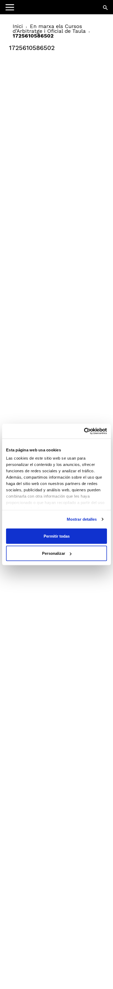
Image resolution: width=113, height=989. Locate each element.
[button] (105, 8)
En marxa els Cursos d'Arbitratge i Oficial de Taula (49, 28)
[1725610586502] (48, 95)
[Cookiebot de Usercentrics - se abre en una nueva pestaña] (84, 431)
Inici (18, 26)
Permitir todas (57, 536)
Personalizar (53, 553)
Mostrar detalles (82, 519)
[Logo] (37, 9)
